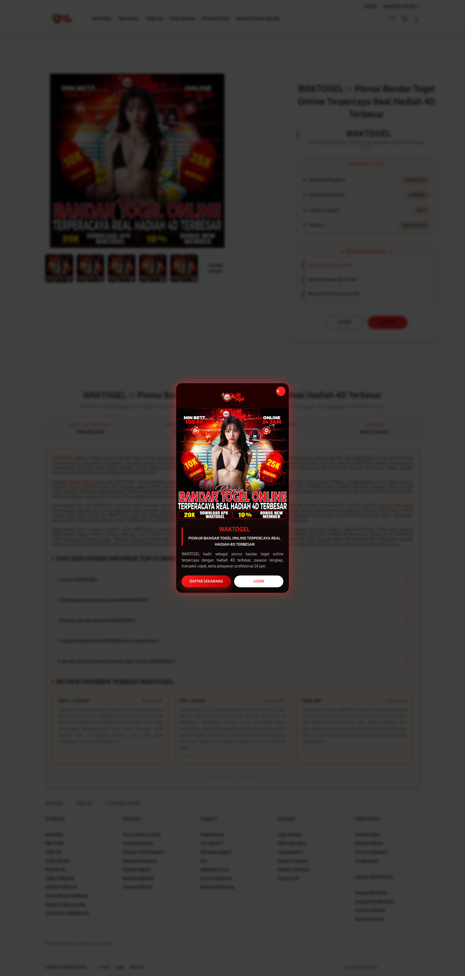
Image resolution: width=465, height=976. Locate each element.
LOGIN (258, 581)
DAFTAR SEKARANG (206, 581)
